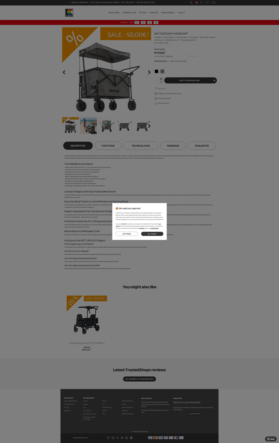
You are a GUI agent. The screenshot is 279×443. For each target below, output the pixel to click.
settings (127, 234)
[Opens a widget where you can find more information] (271, 439)
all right (152, 234)
